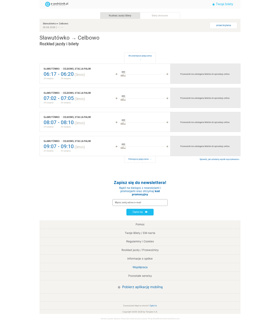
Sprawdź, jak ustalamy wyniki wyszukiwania (219, 159)
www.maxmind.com (171, 318)
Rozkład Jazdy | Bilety (120, 15)
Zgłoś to (153, 305)
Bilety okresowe (160, 15)
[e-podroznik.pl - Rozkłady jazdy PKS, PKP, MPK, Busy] (119, 4)
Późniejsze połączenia (138, 159)
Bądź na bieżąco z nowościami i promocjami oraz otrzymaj (140, 191)
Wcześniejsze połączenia (140, 56)
